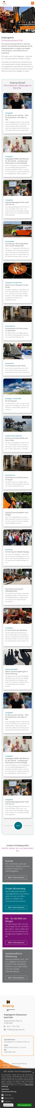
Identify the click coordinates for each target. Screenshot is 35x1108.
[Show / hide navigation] (32, 3)
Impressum (5, 1089)
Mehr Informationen (16, 877)
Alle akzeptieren (24, 1105)
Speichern (8, 1105)
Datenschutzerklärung (8, 1091)
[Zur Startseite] (4, 3)
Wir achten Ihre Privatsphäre (17, 1071)
